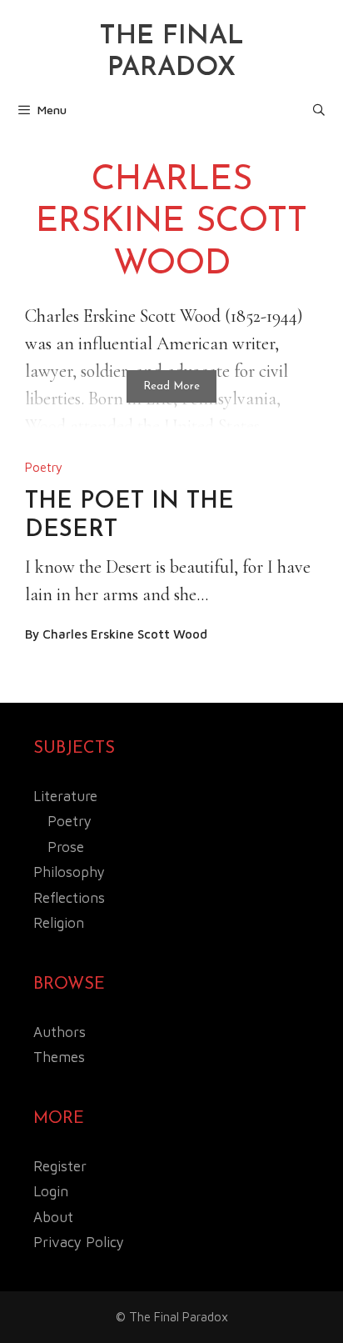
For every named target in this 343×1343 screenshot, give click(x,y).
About (53, 1217)
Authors (59, 1032)
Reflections (69, 897)
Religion (58, 923)
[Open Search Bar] (319, 110)
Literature (65, 796)
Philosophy (69, 872)
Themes (59, 1057)
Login (50, 1191)
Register (60, 1166)
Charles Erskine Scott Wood (124, 634)
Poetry (43, 467)
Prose (65, 847)
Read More (171, 386)
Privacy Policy (78, 1242)
